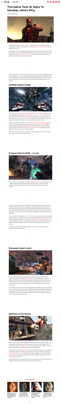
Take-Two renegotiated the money (43, 219)
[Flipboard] (50, 2)
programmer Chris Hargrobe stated (31, 127)
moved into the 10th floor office (16, 353)
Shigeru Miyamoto (25, 45)
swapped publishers (35, 182)
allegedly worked (24, 345)
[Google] (56, 2)
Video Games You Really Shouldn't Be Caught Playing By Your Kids (11, 395)
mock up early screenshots (24, 118)
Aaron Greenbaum (13, 13)
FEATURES (15, 2)
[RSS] (59, 2)
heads (25, 211)
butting (22, 211)
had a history (26, 350)
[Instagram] (53, 2)
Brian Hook (29, 278)
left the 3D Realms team (30, 216)
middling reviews (24, 54)
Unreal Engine (41, 124)
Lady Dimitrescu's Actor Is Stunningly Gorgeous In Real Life (47, 395)
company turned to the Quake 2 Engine (33, 115)
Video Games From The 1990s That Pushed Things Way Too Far (35, 395)
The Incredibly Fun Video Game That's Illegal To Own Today (24, 395)
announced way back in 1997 (26, 113)
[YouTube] (48, 2)
